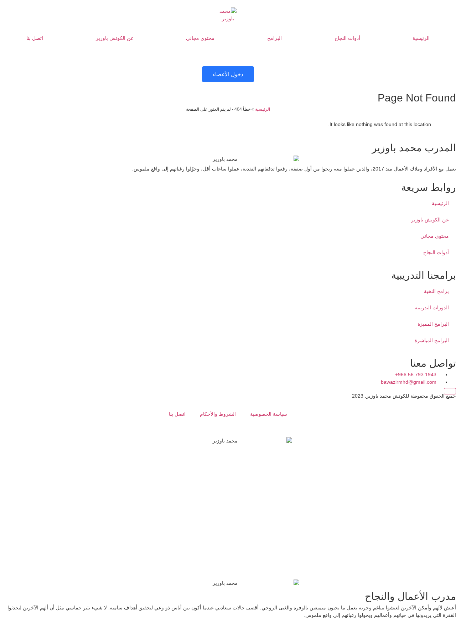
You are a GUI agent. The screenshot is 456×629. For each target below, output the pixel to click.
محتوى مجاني (200, 38)
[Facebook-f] (447, 261)
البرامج (274, 38)
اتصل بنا (34, 38)
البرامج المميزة (433, 324)
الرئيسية (421, 38)
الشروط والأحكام (218, 414)
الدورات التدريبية (432, 307)
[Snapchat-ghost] (447, 281)
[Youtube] (447, 181)
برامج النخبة (436, 291)
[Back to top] (450, 391)
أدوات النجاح (347, 38)
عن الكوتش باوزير (115, 38)
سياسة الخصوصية (268, 414)
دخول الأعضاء (228, 74)
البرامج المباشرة (432, 340)
